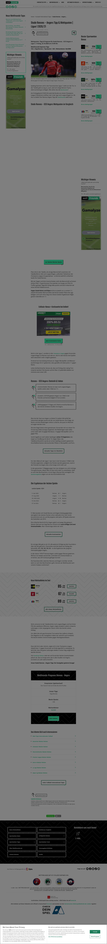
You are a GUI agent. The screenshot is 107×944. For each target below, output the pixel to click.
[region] (53, 934)
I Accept (95, 931)
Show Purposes (95, 936)
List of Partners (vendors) (55, 936)
